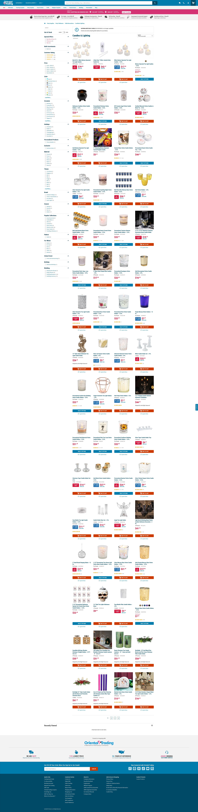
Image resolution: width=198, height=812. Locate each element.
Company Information (89, 779)
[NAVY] (145, 605)
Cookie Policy (109, 792)
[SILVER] (142, 605)
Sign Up (94, 769)
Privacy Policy (109, 779)
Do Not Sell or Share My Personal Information (117, 787)
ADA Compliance (69, 800)
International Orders (70, 794)
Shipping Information (70, 789)
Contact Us (67, 779)
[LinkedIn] (134, 768)
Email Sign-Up (47, 792)
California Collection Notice (113, 783)
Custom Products (140, 779)
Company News (87, 794)
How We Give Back (88, 781)
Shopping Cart (68, 792)
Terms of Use (109, 781)
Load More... (48, 97)
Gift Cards (46, 787)
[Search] (154, 3)
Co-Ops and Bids (48, 781)
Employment (87, 783)
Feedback (196, 407)
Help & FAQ (67, 781)
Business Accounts (48, 783)
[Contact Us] (184, 3)
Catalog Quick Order (49, 779)
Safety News (109, 785)
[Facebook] (130, 768)
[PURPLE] (147, 605)
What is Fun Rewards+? (49, 796)
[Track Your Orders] (180, 3)
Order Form (67, 785)
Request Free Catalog (49, 785)
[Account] (188, 3)
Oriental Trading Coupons (50, 789)
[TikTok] (143, 768)
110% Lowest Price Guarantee (91, 787)
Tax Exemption (68, 798)
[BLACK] (149, 605)
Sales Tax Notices (69, 796)
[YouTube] (147, 768)
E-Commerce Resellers (111, 789)
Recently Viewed (50, 725)
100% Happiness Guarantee (90, 789)
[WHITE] (143, 61)
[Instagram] (152, 768)
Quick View (82, 82)
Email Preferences (69, 802)
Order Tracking (68, 783)
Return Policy (68, 787)
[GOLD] (146, 61)
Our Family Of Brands (89, 792)
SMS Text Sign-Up (48, 794)
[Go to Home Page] (44, 23)
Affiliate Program (88, 785)
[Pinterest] (139, 768)
